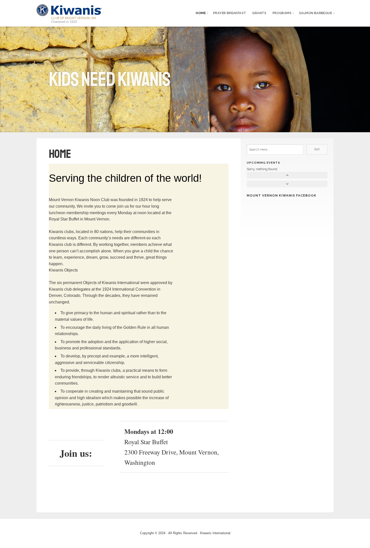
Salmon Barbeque (315, 13)
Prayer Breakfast (229, 13)
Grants (259, 13)
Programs (282, 13)
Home (201, 13)
